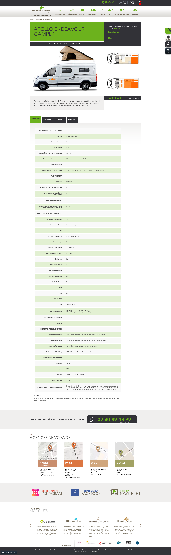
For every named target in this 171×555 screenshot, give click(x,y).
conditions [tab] (47, 119)
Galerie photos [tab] (72, 119)
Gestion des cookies (8, 552)
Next (140, 461)
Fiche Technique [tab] (35, 118)
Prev (30, 461)
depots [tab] (60, 119)
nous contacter (119, 28)
